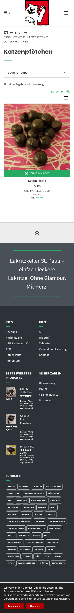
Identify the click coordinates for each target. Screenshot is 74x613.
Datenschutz (13, 355)
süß (37, 556)
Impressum (13, 360)
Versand (39, 197)
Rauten (12, 549)
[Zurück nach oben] (37, 232)
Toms (47, 556)
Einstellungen (45, 598)
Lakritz (50, 514)
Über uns (11, 332)
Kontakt (44, 355)
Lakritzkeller (57, 521)
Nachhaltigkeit (14, 337)
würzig (44, 563)
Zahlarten (45, 343)
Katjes (38, 514)
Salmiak (38, 549)
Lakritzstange (16, 528)
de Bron (37, 486)
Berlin (11, 486)
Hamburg (29, 507)
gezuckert (14, 507)
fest (10, 500)
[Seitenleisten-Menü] (67, 99)
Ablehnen (35, 606)
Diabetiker (14, 493)
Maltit (11, 535)
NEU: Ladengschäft (17, 343)
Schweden (13, 556)
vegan (58, 556)
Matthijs (24, 535)
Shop (18, 33)
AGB (8, 349)
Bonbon (23, 486)
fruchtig (55, 500)
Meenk (36, 535)
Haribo (42, 507)
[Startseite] (37, 13)
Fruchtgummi (38, 500)
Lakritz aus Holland (19, 521)
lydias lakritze (36, 528)
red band (25, 549)
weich (11, 563)
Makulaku (54, 528)
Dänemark (53, 493)
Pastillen (52, 542)
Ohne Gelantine (34, 542)
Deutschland (53, 486)
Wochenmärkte (26, 563)
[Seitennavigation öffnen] (63, 13)
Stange (27, 556)
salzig (50, 549)
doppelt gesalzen (34, 493)
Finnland (22, 500)
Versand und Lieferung (53, 349)
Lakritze (39, 521)
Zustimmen (14, 606)
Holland (12, 514)
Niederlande (15, 542)
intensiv (26, 514)
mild (46, 535)
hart (53, 507)
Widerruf (44, 337)
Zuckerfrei (58, 563)
